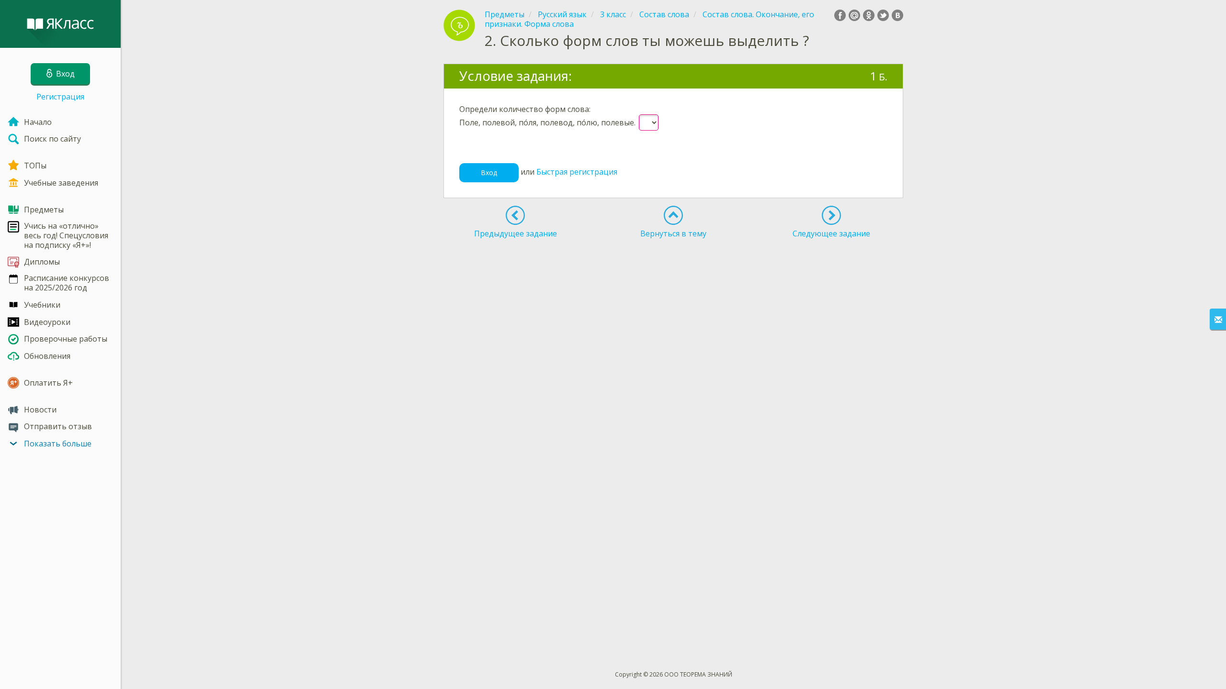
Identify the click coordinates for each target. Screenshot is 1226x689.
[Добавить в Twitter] (883, 15)
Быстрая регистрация (576, 172)
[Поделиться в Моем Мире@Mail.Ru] (854, 15)
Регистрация (60, 96)
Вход (489, 172)
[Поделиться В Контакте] (897, 15)
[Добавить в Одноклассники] (868, 15)
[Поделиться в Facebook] (840, 15)
